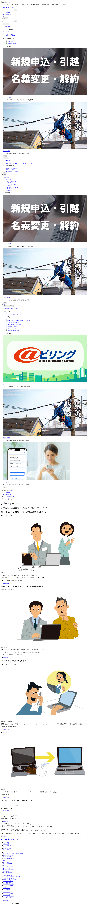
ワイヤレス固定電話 (11, 184)
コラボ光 (5, 852)
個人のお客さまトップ (8, 496)
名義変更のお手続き (8, 881)
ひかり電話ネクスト (11, 181)
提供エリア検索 (7, 848)
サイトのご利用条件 (8, 893)
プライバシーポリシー (8, 896)
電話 (4, 860)
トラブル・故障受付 (8, 885)
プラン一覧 (6, 31)
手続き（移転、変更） (8, 875)
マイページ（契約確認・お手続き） (12, 876)
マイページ (6, 16)
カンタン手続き (7, 97)
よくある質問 (6, 889)
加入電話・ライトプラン (12, 187)
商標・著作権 (6, 895)
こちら (60, 4)
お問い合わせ (6, 888)
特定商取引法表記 (7, 898)
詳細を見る (6, 583)
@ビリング (6, 384)
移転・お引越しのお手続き (10, 879)
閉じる (5, 156)
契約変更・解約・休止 (8, 884)
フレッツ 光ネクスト (11, 35)
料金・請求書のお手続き (9, 878)
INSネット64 (9, 188)
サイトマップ (6, 892)
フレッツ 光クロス (10, 34)
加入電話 (8, 185)
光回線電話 (9, 182)
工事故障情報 (6, 12)
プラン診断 (6, 849)
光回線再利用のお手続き (12, 171)
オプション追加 (7, 882)
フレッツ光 (6, 498)
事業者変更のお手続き (11, 168)
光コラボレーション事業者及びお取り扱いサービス (19, 163)
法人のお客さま (7, 14)
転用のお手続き (10, 169)
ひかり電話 (9, 179)
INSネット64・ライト (11, 190)
